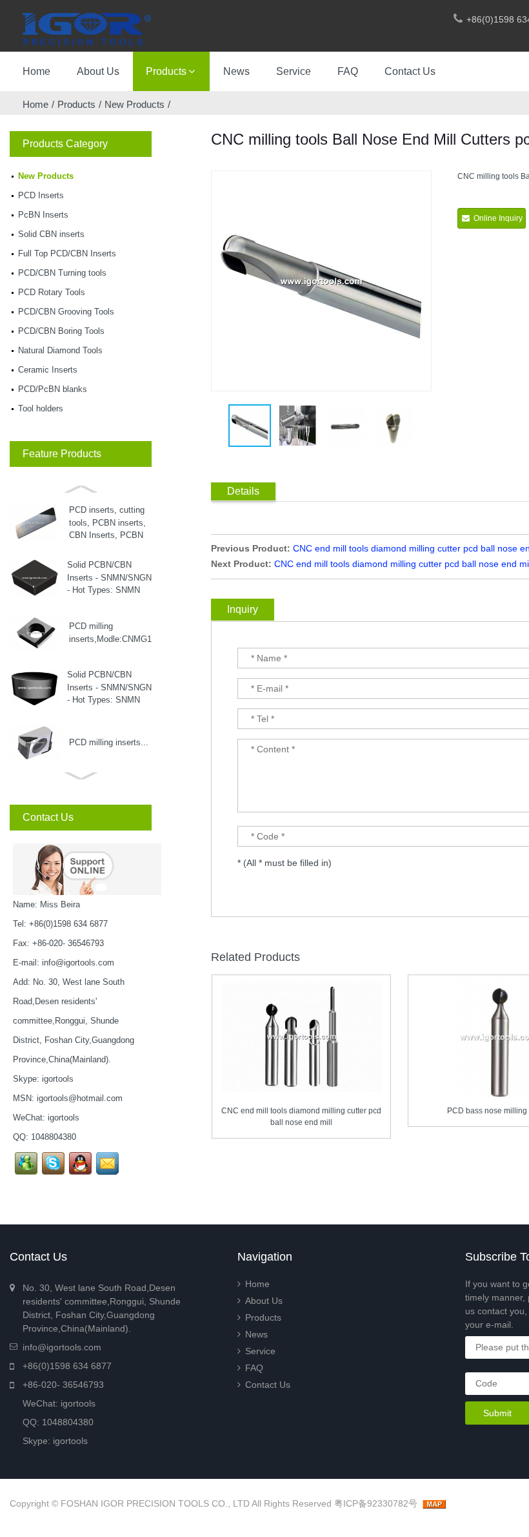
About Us (98, 71)
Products (166, 71)
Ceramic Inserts (47, 370)
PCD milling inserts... (108, 742)
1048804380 (53, 1137)
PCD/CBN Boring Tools (61, 331)
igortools (58, 1079)
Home (36, 71)
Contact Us (409, 71)
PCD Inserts (41, 195)
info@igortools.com (78, 962)
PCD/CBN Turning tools (62, 273)
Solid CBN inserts (51, 234)
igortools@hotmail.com (80, 1098)
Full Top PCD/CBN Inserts (67, 253)
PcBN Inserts (43, 215)
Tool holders (40, 408)
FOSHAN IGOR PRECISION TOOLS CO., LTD (155, 1503)
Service (293, 71)
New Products (135, 104)
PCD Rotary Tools (51, 292)
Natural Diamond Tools (60, 350)
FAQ (347, 71)
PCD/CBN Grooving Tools (66, 311)
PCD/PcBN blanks (52, 389)
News (236, 71)
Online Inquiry (498, 218)
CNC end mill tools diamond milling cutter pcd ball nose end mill (301, 1116)
